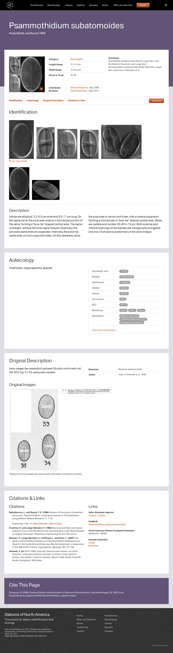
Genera (68, 5)
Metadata (93, 545)
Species (81, 5)
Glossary (93, 5)
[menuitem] (36, 5)
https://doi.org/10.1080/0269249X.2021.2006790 (25, 636)
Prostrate (125, 282)
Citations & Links (76, 100)
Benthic (124, 288)
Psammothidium (39, 25)
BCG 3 (123, 305)
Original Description (53, 100)
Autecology (33, 100)
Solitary (124, 293)
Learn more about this (103, 330)
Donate (143, 5)
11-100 (124, 271)
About (105, 5)
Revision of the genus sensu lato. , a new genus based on (46, 515)
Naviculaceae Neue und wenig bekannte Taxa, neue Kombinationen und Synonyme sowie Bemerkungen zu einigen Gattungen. (46, 531)
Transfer (101, 515)
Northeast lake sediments (132, 322)
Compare (156, 100)
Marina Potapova (79, 87)
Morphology (54, 5)
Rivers (132, 310)
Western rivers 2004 (129, 316)
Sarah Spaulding (79, 90)
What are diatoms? (123, 5)
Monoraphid (77, 59)
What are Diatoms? (86, 619)
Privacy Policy (160, 645)
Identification (16, 100)
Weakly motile (126, 277)
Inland (123, 310)
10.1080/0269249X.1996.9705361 (45, 523)
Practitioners (36, 5)
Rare (123, 299)
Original (92, 515)
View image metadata (19, 161)
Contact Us (82, 627)
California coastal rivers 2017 (133, 319)
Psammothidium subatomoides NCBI (107, 524)
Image (92, 542)
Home (80, 615)
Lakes (141, 310)
